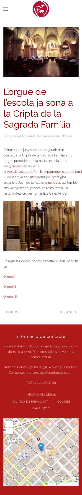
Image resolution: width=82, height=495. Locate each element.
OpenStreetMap (68, 484)
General (55, 136)
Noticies (67, 136)
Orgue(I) (9, 276)
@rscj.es (15, 166)
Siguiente (67, 312)
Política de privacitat (30, 401)
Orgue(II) (9, 286)
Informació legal (41, 394)
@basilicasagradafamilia (25, 171)
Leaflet (52, 484)
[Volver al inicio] (41, 9)
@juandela (52, 182)
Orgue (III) (10, 296)
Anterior (14, 312)
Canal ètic (41, 408)
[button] (5, 9)
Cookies (64, 401)
